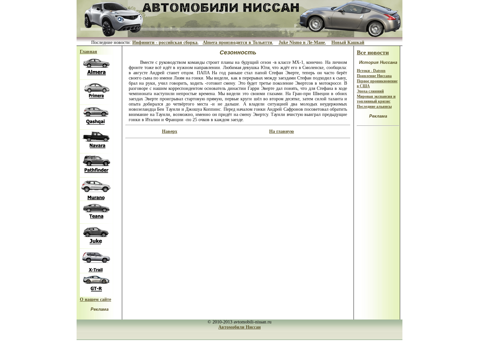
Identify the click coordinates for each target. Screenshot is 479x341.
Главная (88, 51)
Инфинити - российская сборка (164, 42)
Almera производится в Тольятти (237, 42)
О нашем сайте (95, 299)
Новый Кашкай (347, 42)
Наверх (169, 131)
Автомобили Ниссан (239, 327)
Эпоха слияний (370, 91)
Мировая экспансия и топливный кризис (376, 99)
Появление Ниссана (374, 76)
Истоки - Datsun (371, 70)
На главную (281, 131)
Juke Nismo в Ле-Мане (302, 42)
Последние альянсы (374, 106)
